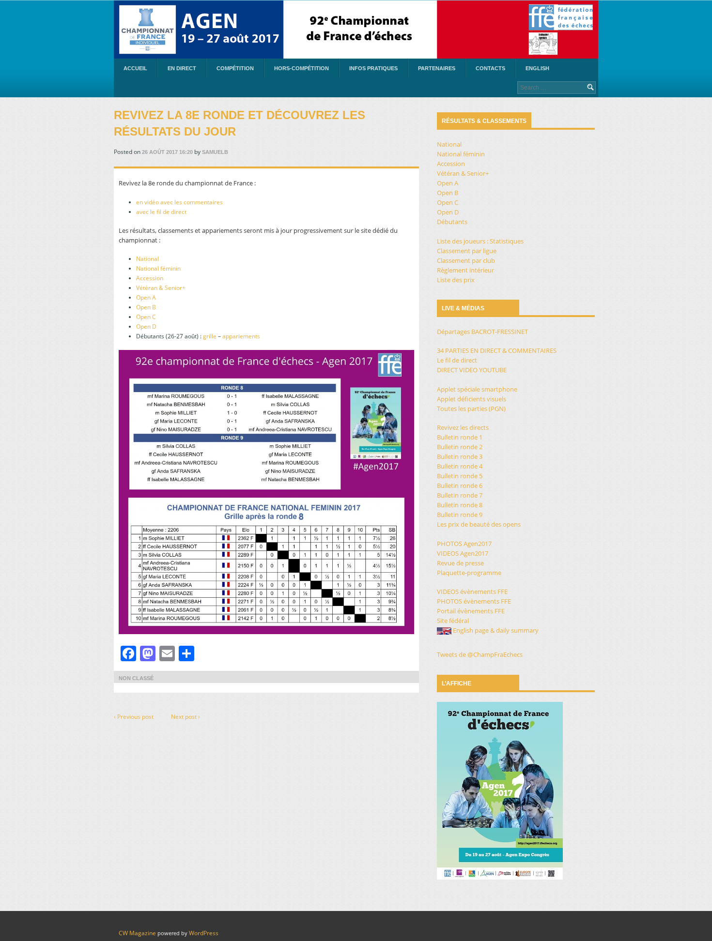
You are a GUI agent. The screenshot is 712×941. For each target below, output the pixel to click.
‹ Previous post (134, 717)
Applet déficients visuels (471, 399)
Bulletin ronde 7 (459, 495)
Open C (146, 317)
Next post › (185, 717)
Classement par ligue (466, 250)
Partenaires (436, 68)
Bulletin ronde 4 (459, 466)
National (147, 259)
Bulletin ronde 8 (459, 505)
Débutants (452, 221)
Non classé (136, 678)
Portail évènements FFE (471, 611)
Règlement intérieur (465, 270)
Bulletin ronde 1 (459, 437)
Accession (149, 278)
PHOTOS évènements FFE (474, 601)
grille (210, 336)
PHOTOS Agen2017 (464, 543)
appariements (241, 336)
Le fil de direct (457, 360)
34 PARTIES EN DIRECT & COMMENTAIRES (497, 350)
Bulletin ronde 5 (459, 475)
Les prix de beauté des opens (479, 524)
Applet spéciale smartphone (477, 389)
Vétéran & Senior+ (161, 288)
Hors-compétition (301, 68)
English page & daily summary (495, 630)
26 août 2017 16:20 (167, 152)
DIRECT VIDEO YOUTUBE (472, 369)
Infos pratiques (373, 68)
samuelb (215, 152)
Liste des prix (456, 279)
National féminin (158, 268)
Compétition (235, 68)
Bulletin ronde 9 (459, 514)
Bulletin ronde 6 (459, 485)
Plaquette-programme (469, 572)
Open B (146, 307)
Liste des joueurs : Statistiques (480, 241)
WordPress (203, 933)
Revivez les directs (463, 427)
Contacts (490, 68)
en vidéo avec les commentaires (179, 202)
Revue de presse (460, 563)
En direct (182, 68)
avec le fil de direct (161, 212)
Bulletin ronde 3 (459, 456)
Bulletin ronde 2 (459, 446)
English (537, 68)
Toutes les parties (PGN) (471, 408)
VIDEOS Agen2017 (462, 553)
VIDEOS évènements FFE (472, 591)
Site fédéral (453, 620)
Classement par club (466, 260)
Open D (146, 326)
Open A (146, 297)
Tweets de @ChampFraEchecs (480, 654)
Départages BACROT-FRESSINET (482, 331)
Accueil (135, 68)
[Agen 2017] (356, 29)
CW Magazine (137, 933)
